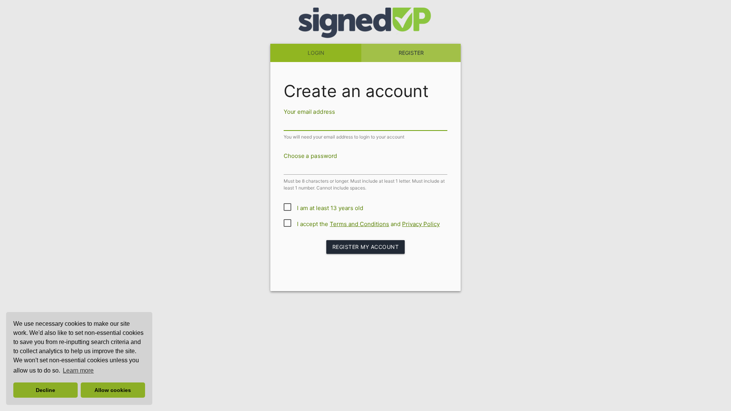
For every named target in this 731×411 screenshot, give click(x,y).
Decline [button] (45, 390)
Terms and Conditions (359, 224)
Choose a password (310, 155)
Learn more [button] (78, 370)
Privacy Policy (421, 224)
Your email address (309, 111)
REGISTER (411, 52)
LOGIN (316, 52)
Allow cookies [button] (112, 390)
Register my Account (365, 247)
